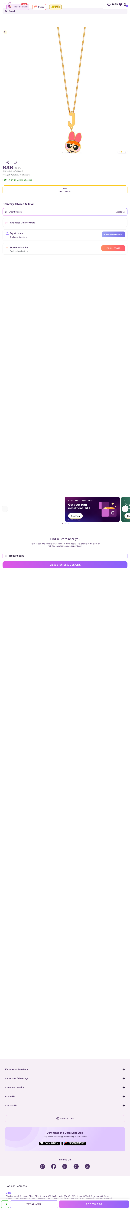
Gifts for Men (12, 1196)
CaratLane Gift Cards (100, 1196)
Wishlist (120, 4)
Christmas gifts (26, 1196)
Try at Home (34, 1204)
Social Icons (51, 1146)
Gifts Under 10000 (43, 1196)
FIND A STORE (67, 1118)
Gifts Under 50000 (80, 1196)
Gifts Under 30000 (61, 1196)
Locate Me (120, 212)
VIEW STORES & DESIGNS (65, 564)
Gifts (8, 1192)
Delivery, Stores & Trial (18, 204)
